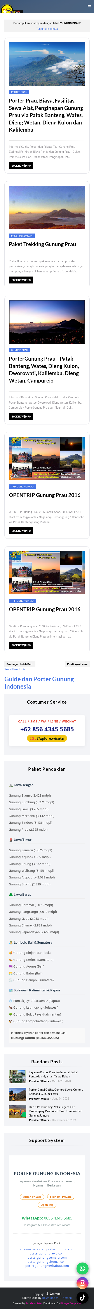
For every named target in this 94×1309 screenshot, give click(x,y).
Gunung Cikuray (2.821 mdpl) (30, 925)
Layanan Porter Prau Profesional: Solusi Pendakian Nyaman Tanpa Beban (53, 1074)
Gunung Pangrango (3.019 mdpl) (33, 912)
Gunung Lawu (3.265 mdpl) (28, 809)
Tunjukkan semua (47, 28)
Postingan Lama (77, 664)
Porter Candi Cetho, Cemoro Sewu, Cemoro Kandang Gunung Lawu (56, 1092)
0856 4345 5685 (47, 1218)
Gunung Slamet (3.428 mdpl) (30, 795)
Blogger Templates (70, 1303)
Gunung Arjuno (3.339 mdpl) (29, 857)
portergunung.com (60, 1249)
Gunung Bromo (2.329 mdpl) (29, 884)
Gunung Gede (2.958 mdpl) (28, 918)
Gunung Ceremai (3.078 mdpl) (31, 905)
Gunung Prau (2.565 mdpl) (28, 829)
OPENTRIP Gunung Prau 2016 (44, 495)
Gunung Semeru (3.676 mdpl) (30, 850)
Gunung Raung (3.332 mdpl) (29, 864)
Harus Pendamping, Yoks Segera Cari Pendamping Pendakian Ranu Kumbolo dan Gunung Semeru (55, 1111)
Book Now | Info (21, 165)
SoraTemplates (34, 1303)
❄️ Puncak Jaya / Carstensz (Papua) (34, 1001)
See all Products (15, 669)
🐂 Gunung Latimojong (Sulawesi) (33, 1007)
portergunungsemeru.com (47, 1257)
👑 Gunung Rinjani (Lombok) (29, 953)
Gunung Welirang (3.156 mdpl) (31, 870)
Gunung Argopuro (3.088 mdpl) (32, 877)
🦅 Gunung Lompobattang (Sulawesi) (36, 1021)
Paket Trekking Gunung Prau (42, 244)
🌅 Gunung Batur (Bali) (25, 973)
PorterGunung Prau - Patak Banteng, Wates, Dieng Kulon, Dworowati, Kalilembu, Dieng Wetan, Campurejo (44, 369)
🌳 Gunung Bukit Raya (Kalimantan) (35, 1014)
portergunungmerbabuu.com (47, 1266)
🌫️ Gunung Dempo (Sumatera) (31, 980)
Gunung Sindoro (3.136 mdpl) (30, 822)
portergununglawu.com (47, 1253)
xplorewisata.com (32, 1249)
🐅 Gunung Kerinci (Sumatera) (31, 960)
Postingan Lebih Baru (20, 664)
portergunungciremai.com (47, 1261)
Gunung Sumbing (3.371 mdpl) (31, 802)
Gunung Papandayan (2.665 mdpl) (34, 932)
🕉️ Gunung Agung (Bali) (26, 966)
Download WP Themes (57, 1297)
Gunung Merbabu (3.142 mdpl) (31, 816)
